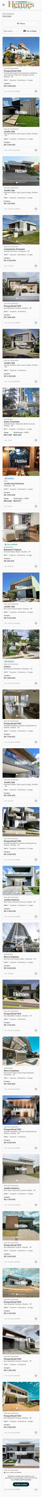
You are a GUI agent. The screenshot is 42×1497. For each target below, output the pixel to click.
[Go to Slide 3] (20, 63)
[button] (21, 51)
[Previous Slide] (5, 51)
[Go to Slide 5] (23, 63)
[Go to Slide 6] (25, 63)
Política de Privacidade (23, 1480)
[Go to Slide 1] (17, 63)
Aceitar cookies (21, 1484)
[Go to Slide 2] (18, 63)
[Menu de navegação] (3, 5)
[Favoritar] (36, 91)
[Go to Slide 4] (21, 63)
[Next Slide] (37, 51)
